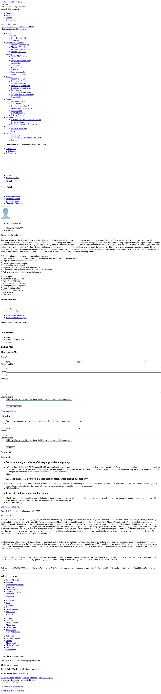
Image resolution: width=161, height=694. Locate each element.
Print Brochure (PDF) (14, 196)
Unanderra (10, 614)
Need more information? (10, 411)
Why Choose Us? (18, 67)
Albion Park (11, 600)
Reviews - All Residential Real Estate (26, 120)
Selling (9, 54)
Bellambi (9, 582)
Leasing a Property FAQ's (21, 108)
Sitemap (10, 678)
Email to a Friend (13, 199)
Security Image (7, 397)
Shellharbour (11, 629)
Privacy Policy (7, 452)
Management (15, 42)
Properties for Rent (18, 101)
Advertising (15, 65)
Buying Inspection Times (21, 92)
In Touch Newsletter (19, 129)
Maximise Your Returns (20, 47)
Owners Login (7, 26)
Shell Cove (10, 612)
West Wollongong (13, 632)
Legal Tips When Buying (21, 88)
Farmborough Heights (15, 585)
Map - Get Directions (14, 203)
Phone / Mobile (8, 364)
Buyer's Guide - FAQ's (20, 83)
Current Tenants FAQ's (20, 106)
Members (33, 678)
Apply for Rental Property (23, 26)
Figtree (9, 641)
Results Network (12, 580)
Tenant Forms (16, 110)
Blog (13, 131)
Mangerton (10, 625)
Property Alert (16, 90)
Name (4, 357)
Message (5, 378)
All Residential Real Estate (11, 2)
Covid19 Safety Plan (19, 38)
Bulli (8, 603)
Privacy (18, 678)
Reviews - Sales (17, 122)
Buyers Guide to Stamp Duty (22, 95)
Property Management (20, 45)
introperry (15, 40)
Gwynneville (11, 587)
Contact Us (15, 135)
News (8, 126)
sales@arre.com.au (29, 669)
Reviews (14, 70)
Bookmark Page (12, 201)
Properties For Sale (18, 79)
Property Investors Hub (20, 49)
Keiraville (10, 607)
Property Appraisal (18, 72)
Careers (14, 140)
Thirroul (9, 647)
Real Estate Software (16, 687)
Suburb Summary (18, 74)
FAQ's (13, 58)
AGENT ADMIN (46, 678)
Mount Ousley (11, 643)
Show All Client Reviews (11, 507)
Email (4, 371)
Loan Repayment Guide (20, 86)
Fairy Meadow (12, 623)
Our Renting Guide (18, 104)
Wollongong (11, 650)
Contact (10, 133)
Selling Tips (16, 63)
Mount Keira (11, 627)
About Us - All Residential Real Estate (26, 138)
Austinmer (10, 618)
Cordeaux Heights (13, 638)
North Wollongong (13, 591)
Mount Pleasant (12, 589)
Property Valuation (18, 52)
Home (8, 33)
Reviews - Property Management (24, 124)
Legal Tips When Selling (21, 61)
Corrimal (9, 605)
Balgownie (10, 636)
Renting (9, 99)
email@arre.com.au (20, 673)
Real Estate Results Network (12, 691)
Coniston (9, 620)
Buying (9, 76)
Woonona (10, 596)
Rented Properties (18, 113)
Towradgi (10, 594)
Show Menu (21, 29)
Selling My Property (19, 56)
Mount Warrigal (12, 645)
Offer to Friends (17, 115)
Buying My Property (19, 81)
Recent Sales (16, 97)
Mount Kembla (12, 609)
